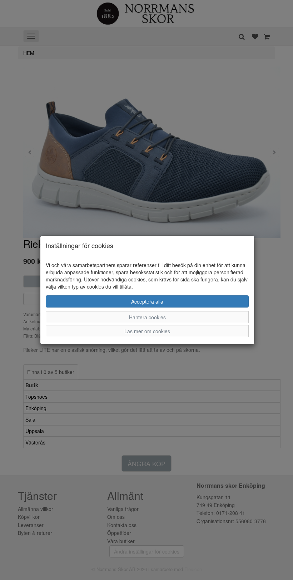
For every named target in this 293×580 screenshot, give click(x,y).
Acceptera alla (147, 301)
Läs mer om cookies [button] (147, 331)
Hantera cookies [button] (147, 317)
